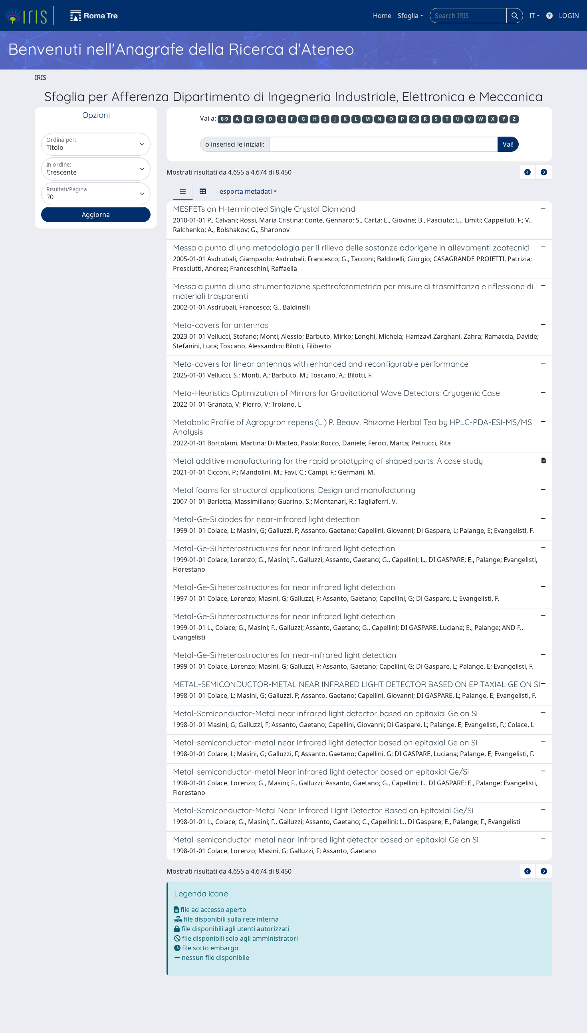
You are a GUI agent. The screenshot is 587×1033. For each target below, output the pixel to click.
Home (382, 15)
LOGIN (569, 15)
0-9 (224, 118)
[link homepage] (29, 15)
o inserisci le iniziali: (234, 144)
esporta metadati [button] (246, 191)
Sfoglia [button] (408, 15)
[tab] (183, 191)
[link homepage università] (94, 15)
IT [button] (532, 15)
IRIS (40, 77)
